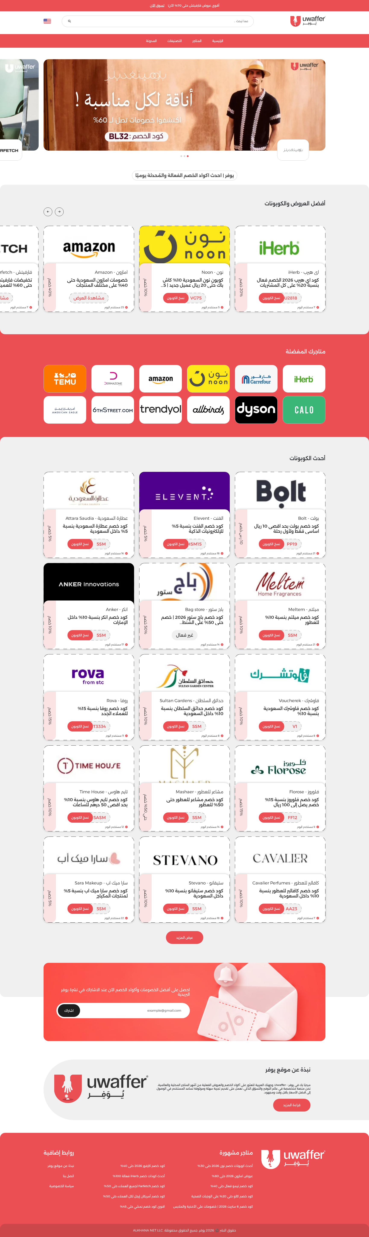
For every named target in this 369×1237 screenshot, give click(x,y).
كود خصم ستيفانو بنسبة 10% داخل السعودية (194, 893)
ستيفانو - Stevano (206, 883)
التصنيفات (174, 41)
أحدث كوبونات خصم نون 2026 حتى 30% (225, 1166)
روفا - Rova (117, 700)
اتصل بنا (68, 1176)
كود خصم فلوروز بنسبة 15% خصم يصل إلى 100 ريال (292, 802)
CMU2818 (280, 298)
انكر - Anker (117, 609)
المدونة (151, 41)
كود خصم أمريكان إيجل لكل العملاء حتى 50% (134, 1196)
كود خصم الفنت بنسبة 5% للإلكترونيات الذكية (197, 529)
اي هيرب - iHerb (303, 272)
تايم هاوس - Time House (104, 791)
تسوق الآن (157, 5)
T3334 (88, 726)
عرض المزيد (184, 938)
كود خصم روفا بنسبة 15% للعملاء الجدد (103, 711)
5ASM (88, 817)
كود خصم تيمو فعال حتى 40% (232, 1186)
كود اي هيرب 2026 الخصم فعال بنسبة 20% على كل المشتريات (288, 283)
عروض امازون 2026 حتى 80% (232, 1176)
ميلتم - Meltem (303, 609)
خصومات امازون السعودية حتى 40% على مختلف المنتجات (97, 283)
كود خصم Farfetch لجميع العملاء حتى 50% (134, 1186)
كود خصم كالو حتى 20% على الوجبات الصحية (222, 1196)
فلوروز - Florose (304, 791)
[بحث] (69, 21)
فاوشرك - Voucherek (299, 700)
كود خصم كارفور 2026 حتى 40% (142, 1166)
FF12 (280, 817)
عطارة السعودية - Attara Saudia (97, 518)
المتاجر (197, 41)
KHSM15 (184, 544)
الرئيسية (217, 41)
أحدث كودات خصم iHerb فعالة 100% (139, 1176)
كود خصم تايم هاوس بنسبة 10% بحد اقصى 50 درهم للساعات (96, 802)
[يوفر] (294, 21)
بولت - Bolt (308, 518)
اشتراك (69, 1011)
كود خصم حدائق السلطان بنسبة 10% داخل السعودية (192, 711)
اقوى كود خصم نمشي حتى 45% (142, 1206)
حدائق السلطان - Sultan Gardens (191, 700)
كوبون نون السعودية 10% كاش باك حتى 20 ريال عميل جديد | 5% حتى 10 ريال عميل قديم (191, 285)
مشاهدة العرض (88, 298)
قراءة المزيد (291, 1105)
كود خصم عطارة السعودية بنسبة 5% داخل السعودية (95, 529)
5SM (88, 544)
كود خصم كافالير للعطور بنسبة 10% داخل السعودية (289, 893)
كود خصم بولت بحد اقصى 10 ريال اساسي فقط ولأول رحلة (286, 529)
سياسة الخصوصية (61, 1186)
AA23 (280, 908)
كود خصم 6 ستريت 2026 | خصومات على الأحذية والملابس (213, 1206)
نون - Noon (212, 272)
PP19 (280, 544)
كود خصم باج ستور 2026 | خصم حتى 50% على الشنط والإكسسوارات (192, 622)
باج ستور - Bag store (204, 609)
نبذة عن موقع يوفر (61, 1166)
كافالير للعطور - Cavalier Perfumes (285, 883)
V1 (280, 726)
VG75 (184, 298)
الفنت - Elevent (208, 518)
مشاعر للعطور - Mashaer (199, 791)
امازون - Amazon (111, 272)
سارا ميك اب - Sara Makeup (101, 883)
